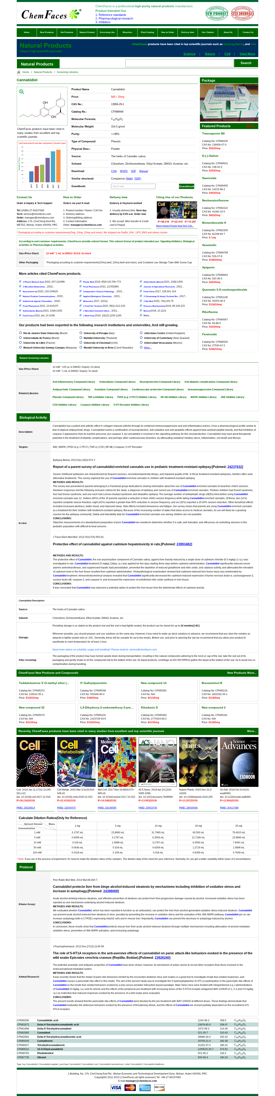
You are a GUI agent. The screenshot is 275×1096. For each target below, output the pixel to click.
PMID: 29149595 (107, 807)
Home (27, 32)
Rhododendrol (45, 1053)
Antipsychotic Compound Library (71, 389)
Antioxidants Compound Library (117, 381)
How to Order (167, 32)
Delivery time (187, 32)
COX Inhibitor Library (65, 404)
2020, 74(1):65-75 (159, 301)
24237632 (234, 467)
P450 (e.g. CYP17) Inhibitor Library (137, 397)
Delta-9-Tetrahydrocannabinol (54, 1028)
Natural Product (87, 32)
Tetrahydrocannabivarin (51, 1045)
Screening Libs (107, 32)
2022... (39, 286)
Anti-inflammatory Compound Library (74, 381)
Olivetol (41, 1057)
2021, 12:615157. (41, 306)
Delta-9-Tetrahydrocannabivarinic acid (59, 1037)
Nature (210, 54)
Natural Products (43, 72)
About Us (228, 32)
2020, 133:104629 (40, 291)
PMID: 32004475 (66, 807)
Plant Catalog (147, 32)
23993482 (184, 544)
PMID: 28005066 (188, 807)
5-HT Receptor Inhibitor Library (131, 404)
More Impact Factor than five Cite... (175, 226)
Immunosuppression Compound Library (210, 389)
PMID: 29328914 (26, 807)
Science (189, 54)
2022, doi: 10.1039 (39, 315)
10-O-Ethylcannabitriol (50, 1049)
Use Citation (208, 32)
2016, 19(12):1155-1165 (102, 315)
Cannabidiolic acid (47, 1020)
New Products (47, 32)
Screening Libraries (67, 72)
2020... (43, 296)
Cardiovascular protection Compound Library (158, 389)
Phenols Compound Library (68, 397)
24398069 (110, 891)
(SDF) (137, 178)
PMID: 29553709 (148, 807)
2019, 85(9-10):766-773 (102, 281)
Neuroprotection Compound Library (160, 381)
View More (247, 54)
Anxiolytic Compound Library (111, 389)
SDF (133, 171)
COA (114, 171)
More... (147, 315)
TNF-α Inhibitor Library (100, 397)
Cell (227, 54)
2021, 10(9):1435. (43, 310)
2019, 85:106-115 (164, 306)
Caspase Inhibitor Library (95, 404)
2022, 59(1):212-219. (104, 306)
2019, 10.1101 (155, 310)
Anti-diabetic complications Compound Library (211, 381)
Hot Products (67, 32)
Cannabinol (43, 1032)
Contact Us (248, 32)
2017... (165, 296)
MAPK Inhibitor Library (204, 397)
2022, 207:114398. (44, 281)
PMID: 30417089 (229, 807)
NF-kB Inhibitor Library (174, 397)
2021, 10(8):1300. (163, 281)
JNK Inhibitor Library (232, 397)
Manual (143, 171)
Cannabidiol (27, 80)
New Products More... (241, 672)
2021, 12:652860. (101, 286)
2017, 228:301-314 (160, 291)
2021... (103, 291)
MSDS (124, 171)
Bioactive (127, 32)
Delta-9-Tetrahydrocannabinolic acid (58, 1024)
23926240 (162, 957)
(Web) (129, 178)
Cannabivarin (45, 1041)
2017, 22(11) (95, 301)
